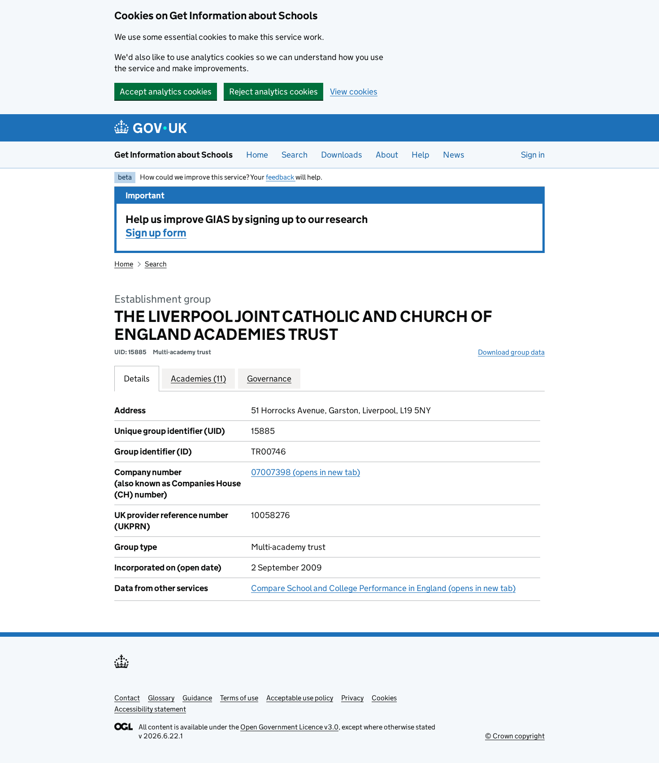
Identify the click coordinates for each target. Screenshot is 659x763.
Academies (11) (198, 378)
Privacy (352, 698)
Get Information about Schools (173, 155)
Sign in (533, 155)
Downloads (341, 155)
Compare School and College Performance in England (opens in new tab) (383, 588)
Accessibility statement (150, 709)
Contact (127, 698)
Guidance (197, 698)
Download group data (511, 352)
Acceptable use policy (299, 698)
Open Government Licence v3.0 (289, 727)
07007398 (305, 472)
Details (137, 378)
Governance (269, 378)
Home (257, 155)
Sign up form (156, 232)
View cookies (353, 91)
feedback (280, 177)
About (387, 155)
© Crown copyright (515, 736)
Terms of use (239, 698)
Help (420, 155)
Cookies (384, 698)
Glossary (161, 698)
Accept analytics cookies (166, 91)
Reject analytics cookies (273, 91)
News (453, 155)
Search (295, 155)
